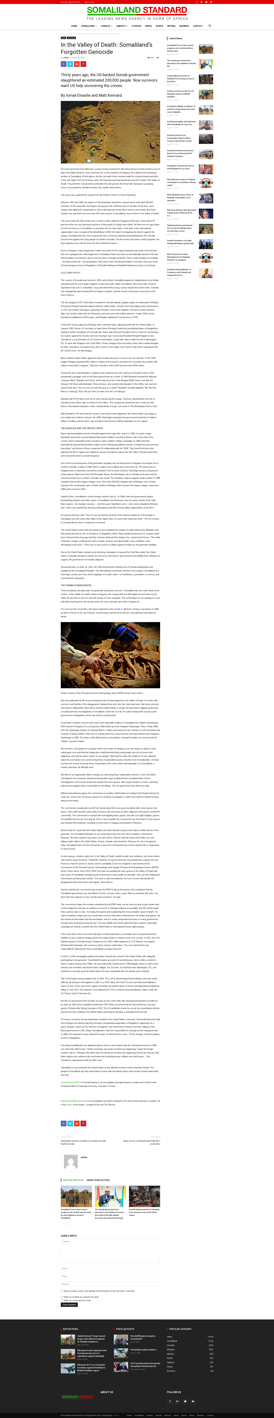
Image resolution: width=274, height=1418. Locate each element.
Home (74, 26)
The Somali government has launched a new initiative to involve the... (181, 63)
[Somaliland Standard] (137, 13)
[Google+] (202, 2)
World (159, 26)
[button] (209, 26)
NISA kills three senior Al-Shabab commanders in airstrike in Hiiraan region (181, 182)
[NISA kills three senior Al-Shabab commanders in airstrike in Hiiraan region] (206, 183)
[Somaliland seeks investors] (121, 1353)
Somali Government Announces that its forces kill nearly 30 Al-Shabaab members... (180, 153)
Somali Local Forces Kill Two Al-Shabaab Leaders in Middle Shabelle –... (180, 94)
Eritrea (171, 26)
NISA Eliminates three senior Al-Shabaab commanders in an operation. (180, 198)
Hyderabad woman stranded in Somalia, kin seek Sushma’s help (83, 1142)
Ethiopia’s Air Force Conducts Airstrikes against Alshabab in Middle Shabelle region (91, 1368)
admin (66, 57)
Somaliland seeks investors (143, 1350)
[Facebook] (197, 2)
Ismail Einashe (78, 95)
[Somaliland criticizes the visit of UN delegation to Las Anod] (206, 169)
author (69, 1104)
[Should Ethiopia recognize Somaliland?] (121, 1340)
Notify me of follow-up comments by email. (81, 1297)
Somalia (105, 26)
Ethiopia (136, 26)
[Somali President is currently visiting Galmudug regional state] (206, 244)
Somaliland (87, 26)
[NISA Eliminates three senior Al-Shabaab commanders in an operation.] (206, 198)
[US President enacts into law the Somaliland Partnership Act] (121, 1367)
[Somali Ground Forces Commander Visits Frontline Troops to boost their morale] (206, 139)
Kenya (148, 26)
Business (184, 26)
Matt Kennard (110, 95)
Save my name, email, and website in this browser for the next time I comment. (99, 1291)
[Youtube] (211, 2)
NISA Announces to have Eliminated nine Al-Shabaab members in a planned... (178, 257)
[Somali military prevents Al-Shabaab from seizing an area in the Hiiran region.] (144, 1196)
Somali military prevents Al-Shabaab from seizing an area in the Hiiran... (180, 79)
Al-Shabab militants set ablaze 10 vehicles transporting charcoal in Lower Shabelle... (181, 109)
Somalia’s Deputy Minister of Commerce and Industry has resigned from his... (179, 272)
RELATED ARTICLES (73, 1180)
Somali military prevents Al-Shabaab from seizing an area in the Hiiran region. (144, 1212)
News (70, 34)
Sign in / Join (89, 2)
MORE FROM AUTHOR (98, 1180)
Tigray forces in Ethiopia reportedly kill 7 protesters (141, 1142)
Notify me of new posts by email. (77, 1300)
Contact (198, 26)
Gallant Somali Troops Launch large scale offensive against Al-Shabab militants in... (91, 1339)
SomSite (115, 1415)
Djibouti (120, 26)
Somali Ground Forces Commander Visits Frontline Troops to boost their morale (179, 138)
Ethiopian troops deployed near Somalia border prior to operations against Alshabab (92, 1353)
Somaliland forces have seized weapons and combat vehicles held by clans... (180, 48)
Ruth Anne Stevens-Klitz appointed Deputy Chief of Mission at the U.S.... (181, 213)
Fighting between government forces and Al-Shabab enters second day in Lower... (179, 228)
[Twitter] (206, 2)
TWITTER (79, 1082)
